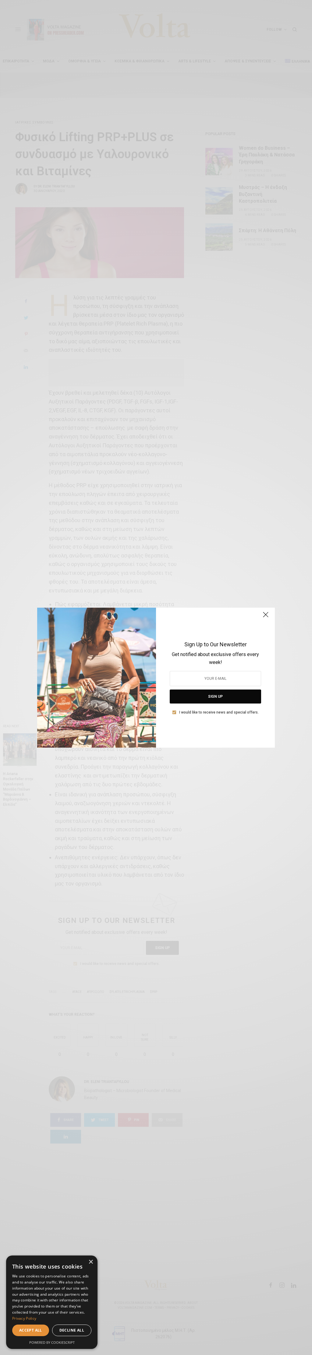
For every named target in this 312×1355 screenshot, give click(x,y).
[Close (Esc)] (266, 617)
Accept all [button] (30, 1330)
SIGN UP (215, 696)
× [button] (90, 1262)
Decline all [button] (71, 1330)
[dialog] (52, 1302)
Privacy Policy (24, 1318)
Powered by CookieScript (52, 1342)
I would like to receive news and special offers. (219, 712)
